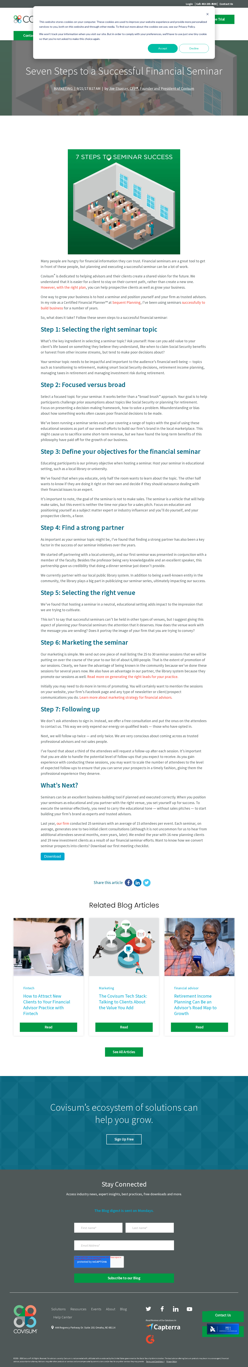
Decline (194, 48)
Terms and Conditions (155, 1361)
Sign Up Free (124, 1139)
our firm (63, 823)
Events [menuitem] (96, 1309)
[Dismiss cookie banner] (207, 14)
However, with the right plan (63, 287)
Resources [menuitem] (78, 1309)
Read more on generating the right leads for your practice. (132, 676)
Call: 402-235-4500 (206, 4)
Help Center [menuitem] (62, 1317)
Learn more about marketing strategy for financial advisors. (125, 697)
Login (189, 4)
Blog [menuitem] (123, 1309)
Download (52, 856)
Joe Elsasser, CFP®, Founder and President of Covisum (151, 88)
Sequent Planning (126, 302)
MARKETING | (65, 88)
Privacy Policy (171, 1361)
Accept (162, 48)
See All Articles (124, 1051)
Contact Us (226, 4)
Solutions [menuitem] (58, 1309)
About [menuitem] (110, 1309)
